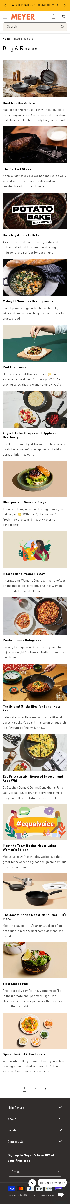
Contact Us (16, 1142)
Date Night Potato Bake (21, 235)
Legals (12, 1130)
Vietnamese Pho (15, 984)
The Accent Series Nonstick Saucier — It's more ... (35, 917)
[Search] (62, 27)
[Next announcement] (64, 5)
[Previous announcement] (5, 5)
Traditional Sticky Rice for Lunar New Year (31, 708)
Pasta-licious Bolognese (22, 640)
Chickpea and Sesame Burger (25, 502)
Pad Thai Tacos (14, 367)
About (12, 1119)
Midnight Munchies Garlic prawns (28, 301)
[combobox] (35, 27)
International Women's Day (24, 574)
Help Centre (16, 1108)
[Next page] (45, 1089)
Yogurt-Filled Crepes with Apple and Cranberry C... (31, 435)
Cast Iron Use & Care (19, 103)
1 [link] (24, 1088)
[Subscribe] (57, 1172)
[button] (63, 16)
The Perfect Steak (17, 169)
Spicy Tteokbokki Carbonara (24, 1054)
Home (6, 38)
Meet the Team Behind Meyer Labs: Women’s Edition (29, 848)
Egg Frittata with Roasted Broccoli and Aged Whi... (33, 778)
